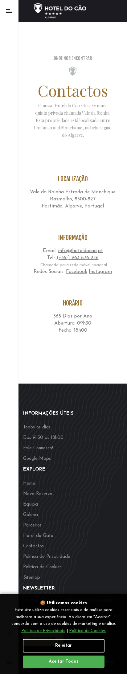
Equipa (30, 504)
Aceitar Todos (64, 661)
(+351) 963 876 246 (78, 257)
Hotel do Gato (38, 536)
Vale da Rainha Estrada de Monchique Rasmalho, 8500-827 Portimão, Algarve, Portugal (73, 199)
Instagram (100, 271)
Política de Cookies (42, 567)
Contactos (33, 546)
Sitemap (31, 577)
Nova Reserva (37, 494)
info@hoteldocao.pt (80, 250)
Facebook (76, 271)
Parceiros (32, 525)
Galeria (30, 515)
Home (29, 483)
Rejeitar (63, 645)
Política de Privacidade (46, 556)
